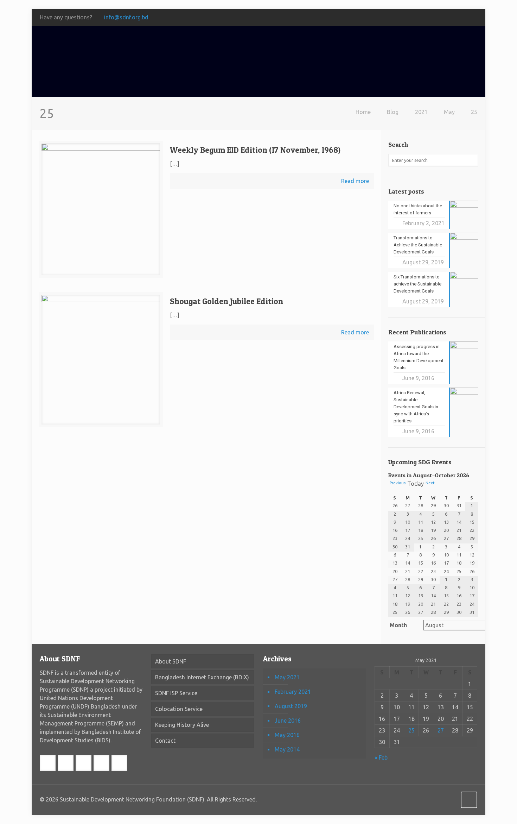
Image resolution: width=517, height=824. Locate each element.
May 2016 (287, 735)
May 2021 (287, 677)
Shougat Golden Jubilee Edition (226, 301)
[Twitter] (426, 17)
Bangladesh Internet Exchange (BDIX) (202, 677)
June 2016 (288, 720)
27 (441, 730)
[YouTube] (445, 17)
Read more (355, 181)
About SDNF (170, 661)
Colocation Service (179, 709)
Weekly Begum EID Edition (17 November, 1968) (255, 150)
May (449, 112)
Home (363, 112)
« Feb (381, 757)
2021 (421, 112)
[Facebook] (407, 17)
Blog (392, 112)
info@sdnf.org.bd (126, 17)
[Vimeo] (435, 17)
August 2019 (291, 706)
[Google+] (416, 17)
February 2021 (293, 691)
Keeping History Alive (182, 725)
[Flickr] (454, 17)
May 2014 (287, 749)
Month (398, 625)
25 (474, 112)
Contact (165, 740)
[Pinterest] (464, 17)
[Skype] (397, 17)
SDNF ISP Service (176, 693)
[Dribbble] (473, 17)
